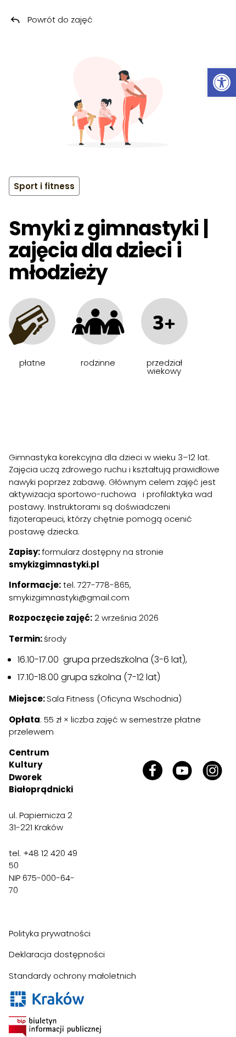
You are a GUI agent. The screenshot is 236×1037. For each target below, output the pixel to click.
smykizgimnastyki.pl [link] (54, 564)
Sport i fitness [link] (44, 186)
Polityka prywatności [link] (50, 933)
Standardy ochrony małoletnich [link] (72, 975)
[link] (221, 82)
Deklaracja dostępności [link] (57, 954)
